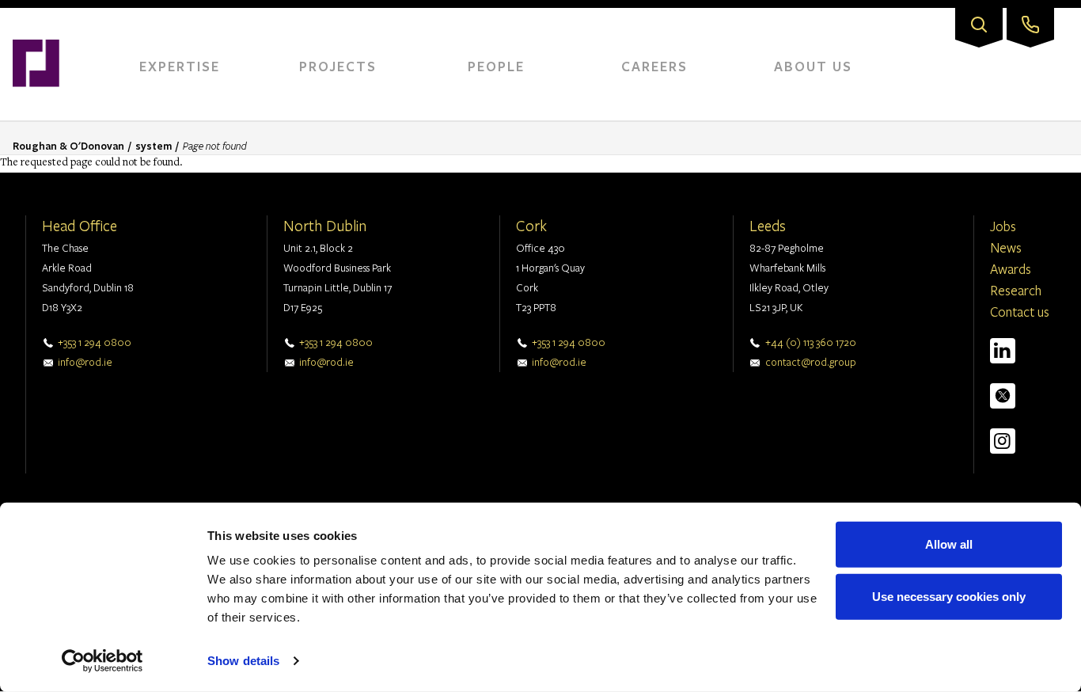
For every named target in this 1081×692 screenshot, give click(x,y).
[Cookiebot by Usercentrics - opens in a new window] (102, 661)
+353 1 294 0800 (94, 342)
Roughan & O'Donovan (68, 146)
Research (1015, 290)
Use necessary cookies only (949, 596)
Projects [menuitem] (338, 66)
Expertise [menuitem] (179, 66)
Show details (243, 660)
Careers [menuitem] (654, 66)
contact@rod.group (810, 362)
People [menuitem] (496, 66)
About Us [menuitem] (813, 66)
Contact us (1019, 311)
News (1006, 247)
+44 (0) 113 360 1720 (810, 342)
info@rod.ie (85, 362)
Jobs (1003, 226)
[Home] (36, 15)
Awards (1010, 269)
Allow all (949, 544)
